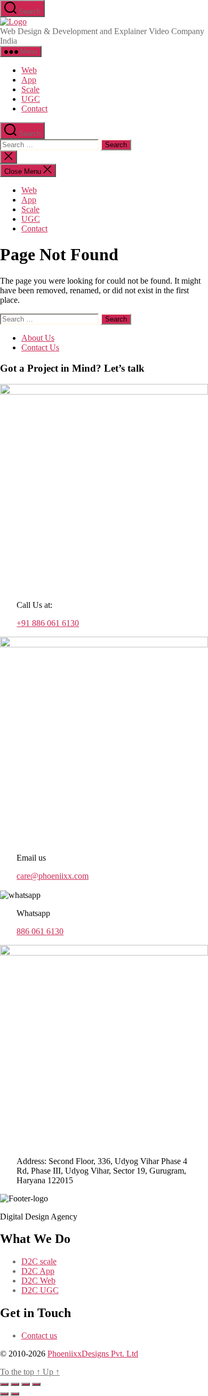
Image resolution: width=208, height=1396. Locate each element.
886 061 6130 (40, 931)
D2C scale (39, 1261)
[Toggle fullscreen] (15, 1384)
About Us (37, 337)
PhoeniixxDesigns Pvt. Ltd (92, 1353)
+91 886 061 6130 (48, 623)
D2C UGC (40, 1290)
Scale (30, 89)
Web (29, 70)
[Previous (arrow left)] (4, 1393)
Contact (34, 108)
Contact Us (40, 347)
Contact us (39, 1335)
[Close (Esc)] (36, 1384)
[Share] (25, 1384)
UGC (30, 98)
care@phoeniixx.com (53, 875)
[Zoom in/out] (4, 1384)
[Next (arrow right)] (15, 1393)
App (28, 79)
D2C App (37, 1270)
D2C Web (38, 1280)
